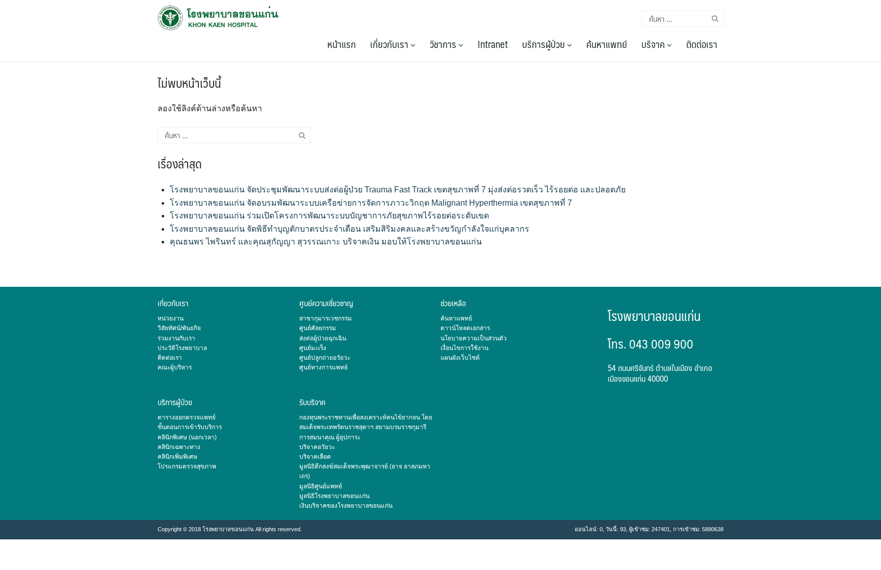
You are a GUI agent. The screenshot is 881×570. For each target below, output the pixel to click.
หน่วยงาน (171, 318)
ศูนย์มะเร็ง (312, 348)
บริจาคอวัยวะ (317, 447)
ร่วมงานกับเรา (176, 338)
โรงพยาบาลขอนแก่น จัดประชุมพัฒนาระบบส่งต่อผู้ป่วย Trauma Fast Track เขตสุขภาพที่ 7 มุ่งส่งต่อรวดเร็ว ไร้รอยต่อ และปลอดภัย (398, 189)
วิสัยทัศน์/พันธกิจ (179, 328)
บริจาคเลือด (315, 456)
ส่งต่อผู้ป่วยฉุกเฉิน (322, 338)
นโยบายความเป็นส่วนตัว (473, 338)
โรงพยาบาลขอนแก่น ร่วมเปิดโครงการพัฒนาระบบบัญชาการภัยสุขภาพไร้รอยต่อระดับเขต (329, 215)
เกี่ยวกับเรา (390, 44)
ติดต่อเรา (701, 44)
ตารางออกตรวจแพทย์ (187, 417)
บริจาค (654, 44)
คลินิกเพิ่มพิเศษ (177, 456)
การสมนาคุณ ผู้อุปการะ (329, 437)
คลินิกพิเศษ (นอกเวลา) (187, 437)
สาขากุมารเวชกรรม (325, 318)
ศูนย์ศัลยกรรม (317, 328)
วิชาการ (444, 44)
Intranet (493, 44)
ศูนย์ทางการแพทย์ (323, 367)
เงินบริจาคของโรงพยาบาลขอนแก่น (346, 505)
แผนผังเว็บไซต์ (460, 357)
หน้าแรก (341, 44)
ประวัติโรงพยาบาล (182, 348)
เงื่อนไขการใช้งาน (464, 348)
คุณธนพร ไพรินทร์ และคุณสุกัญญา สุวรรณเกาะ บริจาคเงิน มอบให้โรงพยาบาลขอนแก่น (326, 241)
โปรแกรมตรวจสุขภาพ (187, 466)
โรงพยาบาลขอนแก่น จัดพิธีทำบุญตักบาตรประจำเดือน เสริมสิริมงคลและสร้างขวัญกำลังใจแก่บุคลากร (349, 229)
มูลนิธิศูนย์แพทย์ (320, 486)
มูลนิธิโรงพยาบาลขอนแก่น (334, 496)
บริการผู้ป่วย (544, 44)
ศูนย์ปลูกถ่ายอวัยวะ (324, 357)
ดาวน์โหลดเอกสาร (465, 328)
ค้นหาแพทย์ (606, 44)
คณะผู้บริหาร (175, 367)
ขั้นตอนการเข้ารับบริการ (190, 427)
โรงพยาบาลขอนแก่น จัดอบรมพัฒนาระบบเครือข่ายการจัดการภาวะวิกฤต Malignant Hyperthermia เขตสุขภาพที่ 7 (371, 203)
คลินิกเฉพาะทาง (179, 447)
